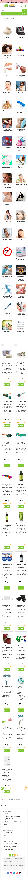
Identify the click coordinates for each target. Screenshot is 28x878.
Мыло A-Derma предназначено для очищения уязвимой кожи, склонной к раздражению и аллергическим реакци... (7, 776)
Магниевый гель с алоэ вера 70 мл (21, 524)
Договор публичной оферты (10, 843)
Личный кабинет (8, 832)
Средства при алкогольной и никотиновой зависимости (20, 278)
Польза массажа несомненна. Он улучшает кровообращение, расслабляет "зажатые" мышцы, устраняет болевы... (21, 654)
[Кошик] (24, 6)
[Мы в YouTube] (17, 872)
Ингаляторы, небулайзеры (21, 93)
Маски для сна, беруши (7, 56)
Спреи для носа (7, 221)
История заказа (7, 833)
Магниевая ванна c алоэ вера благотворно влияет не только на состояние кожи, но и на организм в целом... (21, 491)
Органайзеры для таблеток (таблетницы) (21, 149)
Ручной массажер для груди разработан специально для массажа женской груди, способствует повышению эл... (7, 694)
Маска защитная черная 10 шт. (21, 605)
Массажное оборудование (20, 111)
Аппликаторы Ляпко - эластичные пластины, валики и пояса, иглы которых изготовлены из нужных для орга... (21, 449)
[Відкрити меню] (2, 6)
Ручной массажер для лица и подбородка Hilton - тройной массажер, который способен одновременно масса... (21, 735)
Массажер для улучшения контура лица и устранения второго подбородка (21, 730)
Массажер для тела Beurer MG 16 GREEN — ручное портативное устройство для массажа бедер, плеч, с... (21, 695)
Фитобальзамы (7, 331)
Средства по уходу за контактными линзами (21, 259)
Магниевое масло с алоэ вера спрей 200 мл (7, 525)
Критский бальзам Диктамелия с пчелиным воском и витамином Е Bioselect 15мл (7, 363)
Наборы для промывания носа (7, 130)
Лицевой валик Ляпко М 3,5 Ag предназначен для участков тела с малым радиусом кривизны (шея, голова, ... (21, 410)
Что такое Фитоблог (8, 818)
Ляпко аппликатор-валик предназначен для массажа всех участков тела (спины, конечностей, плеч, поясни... (7, 410)
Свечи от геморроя (20, 202)
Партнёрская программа (9, 849)
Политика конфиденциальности (11, 847)
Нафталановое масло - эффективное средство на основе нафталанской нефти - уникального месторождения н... (7, 654)
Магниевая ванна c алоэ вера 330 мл (21, 483)
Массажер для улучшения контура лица (7, 729)
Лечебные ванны (7, 110)
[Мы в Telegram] (14, 872)
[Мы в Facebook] (8, 872)
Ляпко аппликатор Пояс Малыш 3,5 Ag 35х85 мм (7, 484)
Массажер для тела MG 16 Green (21, 687)
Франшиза (6, 844)
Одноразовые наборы (7, 148)
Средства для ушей (20, 239)
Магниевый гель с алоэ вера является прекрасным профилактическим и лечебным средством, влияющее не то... (21, 532)
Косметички (21, 37)
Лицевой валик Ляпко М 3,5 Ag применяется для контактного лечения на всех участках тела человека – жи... (7, 450)
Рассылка (6, 837)
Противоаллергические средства (21, 185)
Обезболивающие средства (20, 130)
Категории (5, 14)
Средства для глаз (20, 221)
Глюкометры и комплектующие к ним (20, 75)
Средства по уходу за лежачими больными (7, 277)
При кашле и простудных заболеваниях (7, 186)
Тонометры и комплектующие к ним (20, 315)
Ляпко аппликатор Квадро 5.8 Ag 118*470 (21, 444)
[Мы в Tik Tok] (20, 872)
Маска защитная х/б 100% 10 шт (7, 605)
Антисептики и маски (7, 74)
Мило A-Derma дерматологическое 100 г (7, 769)
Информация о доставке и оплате (12, 819)
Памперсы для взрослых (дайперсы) (7, 166)
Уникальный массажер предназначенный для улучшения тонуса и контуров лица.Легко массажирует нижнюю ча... (7, 735)
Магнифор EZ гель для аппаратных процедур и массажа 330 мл (21, 566)
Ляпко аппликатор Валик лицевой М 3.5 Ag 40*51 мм (21, 403)
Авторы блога (7, 826)
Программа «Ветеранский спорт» (12, 823)
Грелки (7, 37)
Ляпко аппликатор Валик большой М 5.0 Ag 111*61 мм (7, 403)
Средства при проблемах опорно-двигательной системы (7, 297)
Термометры (7, 313)
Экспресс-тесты (20, 331)
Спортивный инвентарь (21, 56)
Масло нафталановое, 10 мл (7, 647)
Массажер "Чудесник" (21, 646)
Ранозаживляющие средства (7, 203)
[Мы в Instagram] (11, 872)
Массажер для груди (7, 686)
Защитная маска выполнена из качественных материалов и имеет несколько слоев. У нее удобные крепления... (21, 613)
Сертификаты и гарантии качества (12, 816)
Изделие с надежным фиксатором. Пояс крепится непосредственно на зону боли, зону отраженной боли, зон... (7, 491)
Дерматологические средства (7, 93)
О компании (7, 813)
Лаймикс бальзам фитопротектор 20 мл (21, 362)
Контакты (6, 824)
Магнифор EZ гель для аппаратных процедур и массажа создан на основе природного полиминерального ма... (21, 572)
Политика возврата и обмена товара (12, 821)
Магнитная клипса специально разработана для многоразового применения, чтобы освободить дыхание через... (7, 573)
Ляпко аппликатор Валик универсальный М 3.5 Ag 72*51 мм (7, 444)
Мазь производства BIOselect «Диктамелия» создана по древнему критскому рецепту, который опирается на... (7, 369)
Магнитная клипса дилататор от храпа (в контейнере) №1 (7, 566)
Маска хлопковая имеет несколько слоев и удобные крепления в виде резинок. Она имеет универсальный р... (7, 613)
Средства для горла (7, 239)
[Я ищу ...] (24, 10)
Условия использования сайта (11, 846)
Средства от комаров (7, 258)
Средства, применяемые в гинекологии (20, 296)
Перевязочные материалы (20, 166)
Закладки (6, 835)
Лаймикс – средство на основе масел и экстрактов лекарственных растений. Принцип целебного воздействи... (21, 369)
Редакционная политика (9, 815)
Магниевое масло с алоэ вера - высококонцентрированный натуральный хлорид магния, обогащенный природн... (8, 532)
